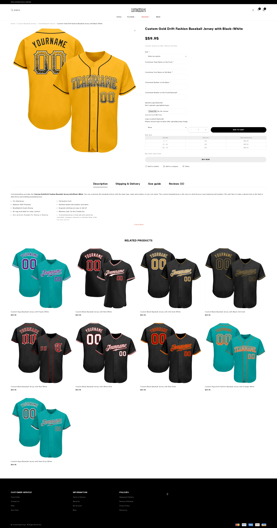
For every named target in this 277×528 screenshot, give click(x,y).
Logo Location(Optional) (154, 119)
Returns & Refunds (126, 501)
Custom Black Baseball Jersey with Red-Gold (158, 387)
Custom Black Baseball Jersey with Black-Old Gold (225, 312)
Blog (74, 510)
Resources (123, 510)
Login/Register (253, 10)
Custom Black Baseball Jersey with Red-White (94, 312)
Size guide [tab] (154, 183)
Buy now (206, 159)
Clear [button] (160, 115)
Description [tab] (100, 183)
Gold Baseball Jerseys (47, 24)
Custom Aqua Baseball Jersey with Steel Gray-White (31, 461)
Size (147, 52)
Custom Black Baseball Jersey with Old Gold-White (160, 312)
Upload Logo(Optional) (154, 103)
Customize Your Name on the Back (158, 72)
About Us (76, 501)
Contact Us (15, 501)
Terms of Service (79, 497)
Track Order (15, 497)
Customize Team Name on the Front (159, 62)
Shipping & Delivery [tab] (128, 183)
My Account (77, 506)
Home (13, 24)
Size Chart (15, 510)
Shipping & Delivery (126, 497)
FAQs (13, 506)
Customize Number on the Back (157, 82)
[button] (135, 30)
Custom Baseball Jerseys (26, 24)
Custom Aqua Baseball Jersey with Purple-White (30, 312)
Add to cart (238, 130)
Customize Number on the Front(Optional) (161, 93)
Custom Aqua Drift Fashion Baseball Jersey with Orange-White (229, 387)
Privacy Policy (124, 506)
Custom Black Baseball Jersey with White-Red (94, 387)
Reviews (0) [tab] (176, 183)
